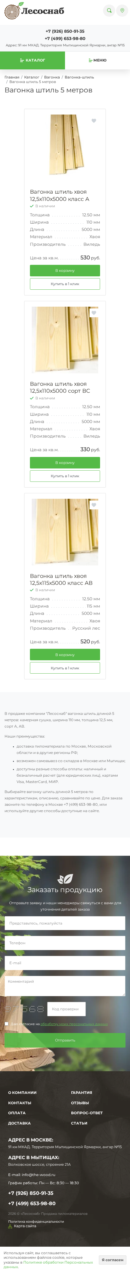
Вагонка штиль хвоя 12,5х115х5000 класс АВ (61, 579)
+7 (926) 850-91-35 (65, 31)
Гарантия (81, 1092)
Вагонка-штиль (79, 77)
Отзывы (80, 1103)
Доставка (19, 1123)
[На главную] (34, 10)
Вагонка (52, 77)
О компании (22, 1092)
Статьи (79, 1123)
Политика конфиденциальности (36, 1221)
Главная (12, 77)
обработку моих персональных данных (74, 1024)
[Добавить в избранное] (93, 120)
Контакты (19, 1103)
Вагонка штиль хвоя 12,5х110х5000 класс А (59, 195)
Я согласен (112, 1260)
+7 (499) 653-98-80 (65, 38)
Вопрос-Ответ (87, 1113)
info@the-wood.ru (38, 1174)
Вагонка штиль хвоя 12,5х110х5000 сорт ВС (60, 387)
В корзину (65, 270)
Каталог (31, 77)
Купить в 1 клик (65, 284)
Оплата (17, 1113)
